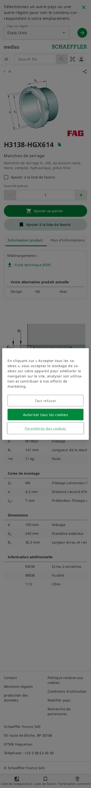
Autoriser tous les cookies (45, 414)
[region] (45, 394)
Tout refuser (45, 400)
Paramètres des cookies (45, 428)
